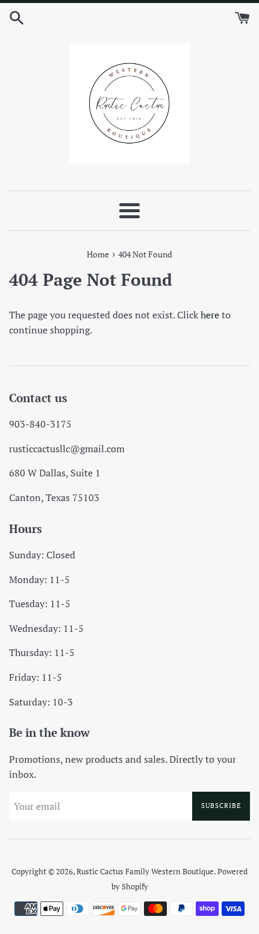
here (210, 314)
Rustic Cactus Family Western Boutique (145, 871)
